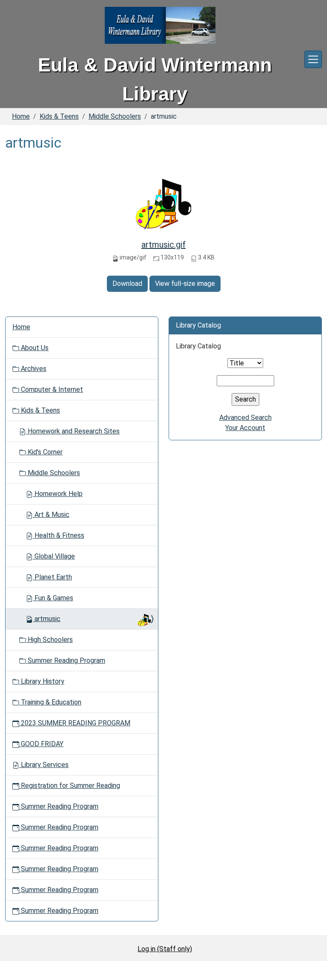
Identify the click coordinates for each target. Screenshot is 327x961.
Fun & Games (53, 598)
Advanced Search (245, 417)
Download (127, 283)
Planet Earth (52, 577)
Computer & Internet (51, 389)
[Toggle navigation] (313, 59)
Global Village (54, 556)
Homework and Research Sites (73, 431)
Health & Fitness (58, 535)
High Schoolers (49, 640)
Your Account (245, 428)
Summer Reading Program (65, 660)
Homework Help (58, 494)
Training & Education (50, 702)
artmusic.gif (163, 245)
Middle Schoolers (115, 116)
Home (21, 116)
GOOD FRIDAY (41, 744)
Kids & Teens (59, 116)
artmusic (47, 619)
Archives (32, 369)
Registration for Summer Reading (69, 785)
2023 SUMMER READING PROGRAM (74, 723)
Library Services (44, 765)
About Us (34, 348)
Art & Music (51, 514)
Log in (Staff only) (165, 949)
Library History (41, 681)
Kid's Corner (44, 452)
